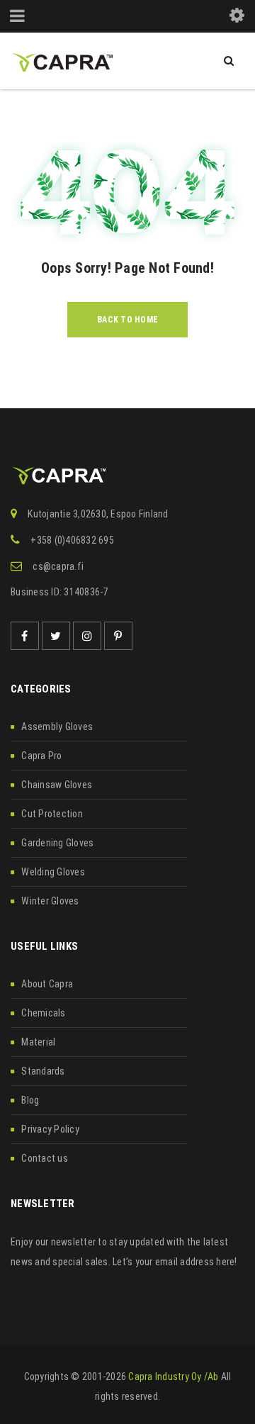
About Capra (47, 983)
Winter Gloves (50, 901)
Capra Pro (41, 755)
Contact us (44, 1158)
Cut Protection (52, 813)
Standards (42, 1071)
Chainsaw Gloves (56, 784)
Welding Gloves (53, 872)
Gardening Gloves (57, 842)
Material (38, 1042)
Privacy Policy (50, 1129)
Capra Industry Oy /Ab (173, 1376)
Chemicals (43, 1013)
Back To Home (127, 320)
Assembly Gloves (57, 726)
